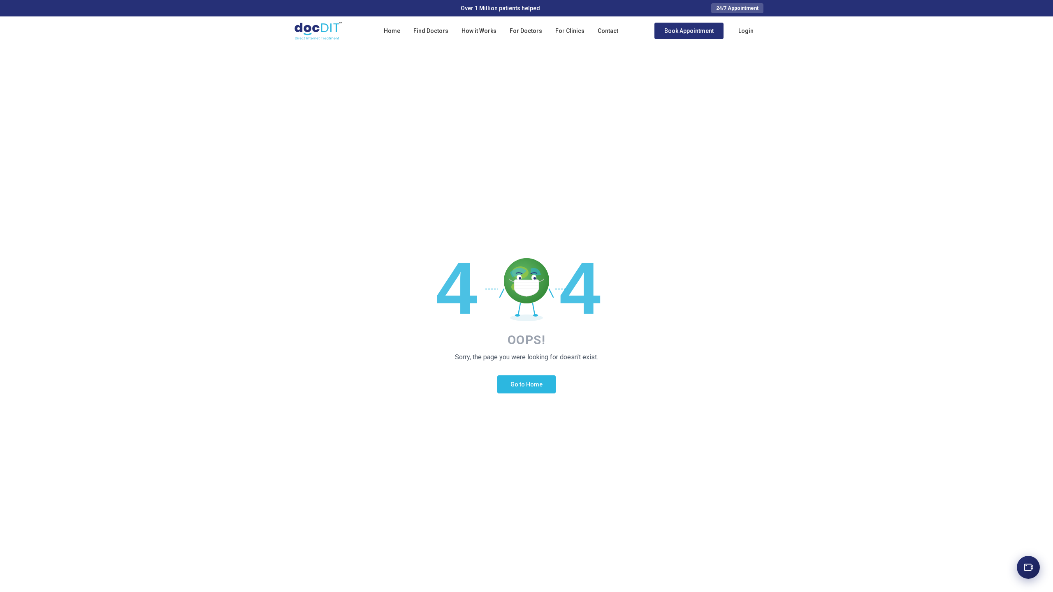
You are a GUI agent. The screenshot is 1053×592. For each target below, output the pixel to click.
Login (746, 31)
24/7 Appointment (737, 8)
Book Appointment (689, 31)
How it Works (479, 31)
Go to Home (526, 384)
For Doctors (526, 31)
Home (392, 31)
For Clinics (569, 31)
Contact (608, 31)
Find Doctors (430, 31)
